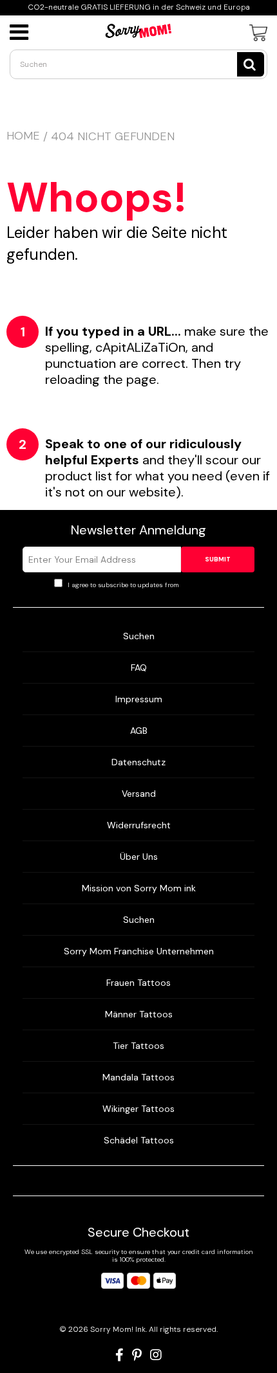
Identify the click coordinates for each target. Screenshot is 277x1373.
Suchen (139, 636)
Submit (218, 559)
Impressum (138, 699)
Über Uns (139, 856)
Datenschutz (138, 762)
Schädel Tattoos (139, 1140)
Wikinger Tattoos (138, 1108)
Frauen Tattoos (138, 982)
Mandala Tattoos (138, 1077)
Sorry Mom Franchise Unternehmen (139, 951)
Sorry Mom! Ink (118, 1329)
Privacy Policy (202, 585)
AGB (139, 730)
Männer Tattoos (139, 1014)
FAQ (139, 667)
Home (23, 135)
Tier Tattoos (138, 1045)
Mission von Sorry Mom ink (139, 888)
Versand (139, 793)
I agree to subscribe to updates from (145, 585)
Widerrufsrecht (139, 825)
